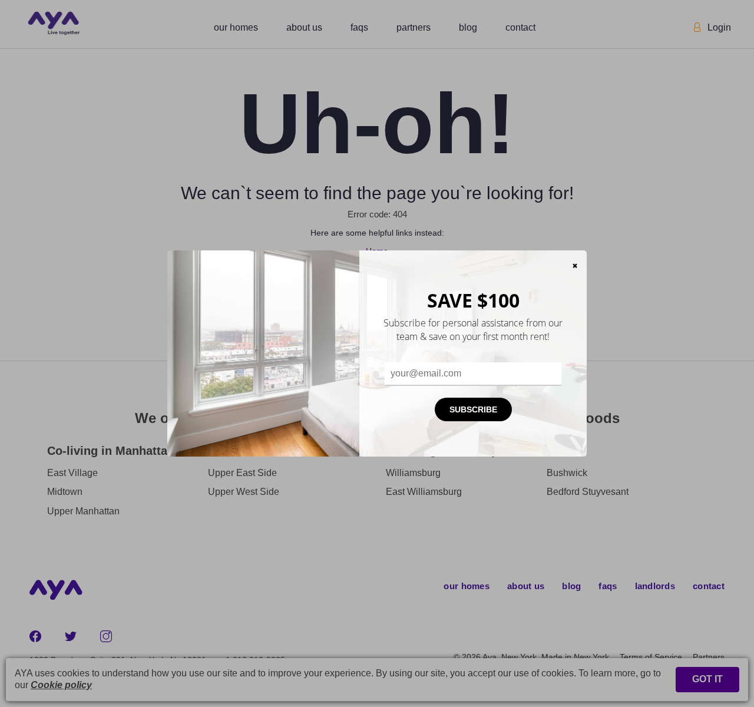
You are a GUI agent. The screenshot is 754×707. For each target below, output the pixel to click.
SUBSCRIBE (473, 409)
